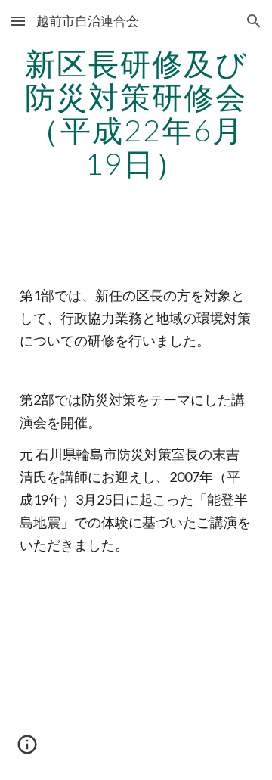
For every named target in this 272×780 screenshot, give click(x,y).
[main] (136, 113)
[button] (18, 21)
